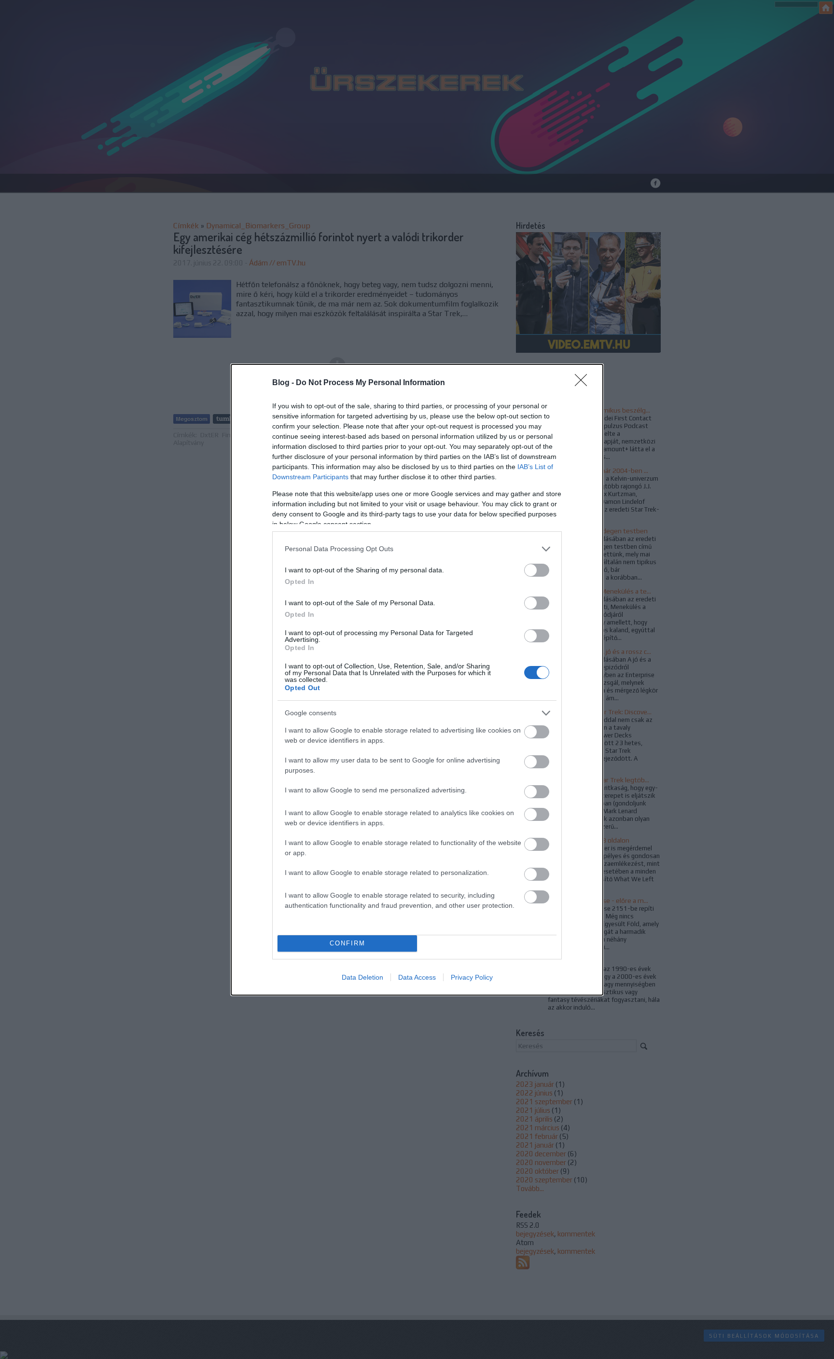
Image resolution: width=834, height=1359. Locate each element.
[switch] (536, 570)
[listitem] (417, 549)
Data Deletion (362, 977)
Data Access (417, 977)
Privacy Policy (472, 977)
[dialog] (417, 679)
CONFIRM (347, 943)
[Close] (584, 383)
